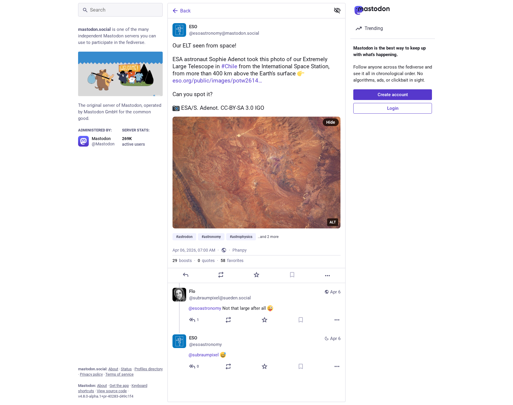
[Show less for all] (337, 10)
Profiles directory (148, 369)
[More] (327, 275)
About (113, 369)
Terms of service (119, 374)
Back (185, 11)
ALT (333, 222)
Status (126, 369)
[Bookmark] (292, 274)
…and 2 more (268, 237)
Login (392, 108)
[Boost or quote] (220, 274)
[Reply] (185, 274)
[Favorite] (256, 274)
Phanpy (239, 250)
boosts (182, 260)
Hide (330, 122)
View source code (112, 391)
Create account (393, 94)
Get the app (119, 385)
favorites (232, 260)
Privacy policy (91, 374)
